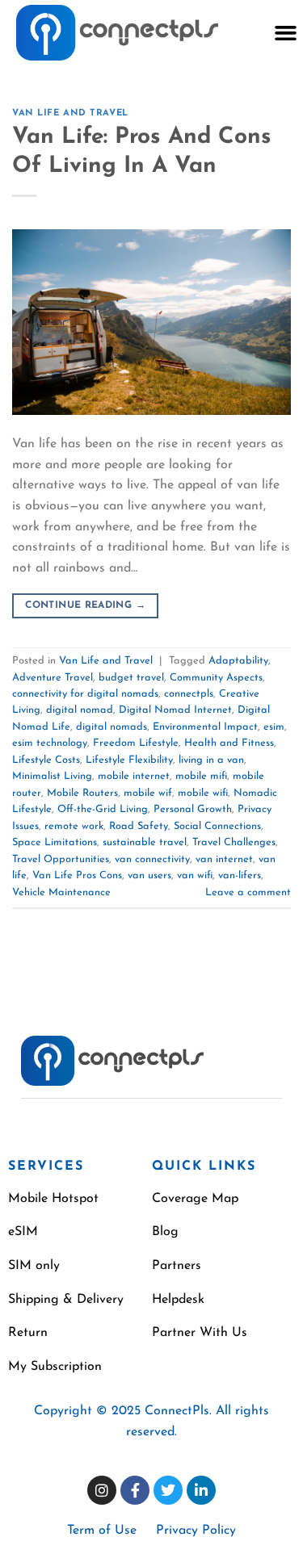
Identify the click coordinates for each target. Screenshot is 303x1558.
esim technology (49, 743)
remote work (73, 826)
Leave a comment (248, 892)
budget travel (131, 677)
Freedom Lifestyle (136, 743)
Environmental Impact (205, 727)
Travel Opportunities (60, 859)
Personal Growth (193, 809)
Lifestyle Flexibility (129, 760)
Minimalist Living (52, 776)
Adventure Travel (52, 677)
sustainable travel (145, 842)
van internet (224, 859)
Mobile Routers (82, 793)
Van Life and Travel (70, 113)
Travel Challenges (234, 842)
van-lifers (239, 875)
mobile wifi (203, 793)
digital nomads (111, 727)
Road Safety (138, 826)
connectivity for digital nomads (85, 694)
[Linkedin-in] (201, 1490)
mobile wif (148, 793)
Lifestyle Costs (46, 760)
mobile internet (134, 776)
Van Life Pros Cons (77, 875)
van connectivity (152, 859)
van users (149, 875)
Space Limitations (54, 842)
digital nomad (79, 710)
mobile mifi (201, 776)
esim (273, 727)
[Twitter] (168, 1490)
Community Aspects (216, 677)
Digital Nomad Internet (175, 710)
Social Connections (217, 826)
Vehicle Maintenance (61, 892)
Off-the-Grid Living (102, 809)
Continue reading (85, 605)
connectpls (188, 694)
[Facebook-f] (134, 1490)
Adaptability (238, 660)
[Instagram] (101, 1490)
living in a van (211, 760)
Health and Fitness (229, 743)
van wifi (195, 875)
